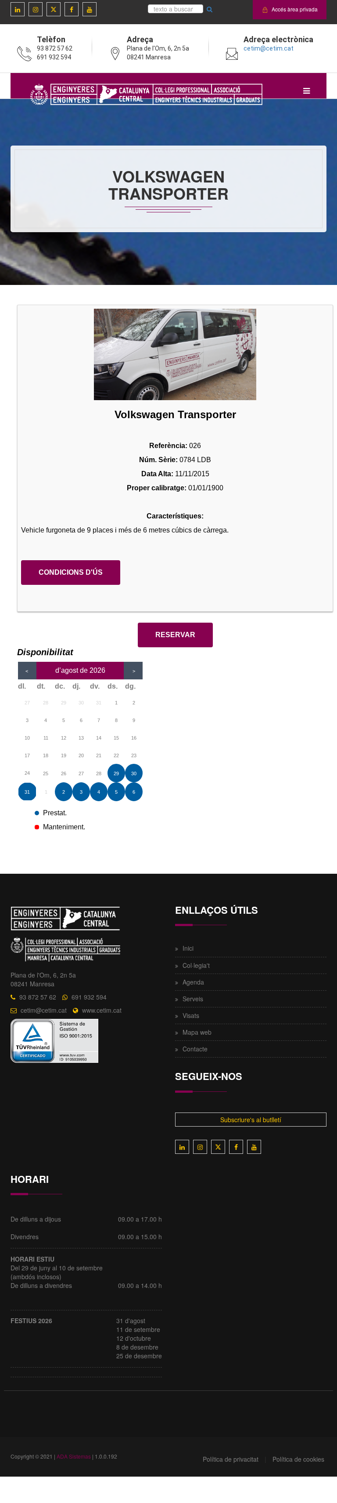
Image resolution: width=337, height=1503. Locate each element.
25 (45, 773)
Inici (188, 948)
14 (98, 738)
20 (81, 755)
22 (116, 755)
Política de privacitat (230, 1459)
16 (133, 738)
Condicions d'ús (71, 572)
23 (133, 755)
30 (81, 702)
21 (98, 755)
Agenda (193, 982)
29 (63, 702)
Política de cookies (298, 1459)
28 (45, 702)
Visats (191, 1015)
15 (116, 738)
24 (27, 773)
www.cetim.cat (102, 1010)
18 (45, 755)
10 (27, 738)
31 (98, 702)
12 (63, 738)
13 (81, 738)
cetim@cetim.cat (269, 48)
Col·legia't (196, 965)
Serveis (193, 998)
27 (27, 702)
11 (45, 738)
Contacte (195, 1048)
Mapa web (197, 1032)
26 (63, 773)
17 (27, 755)
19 (63, 755)
